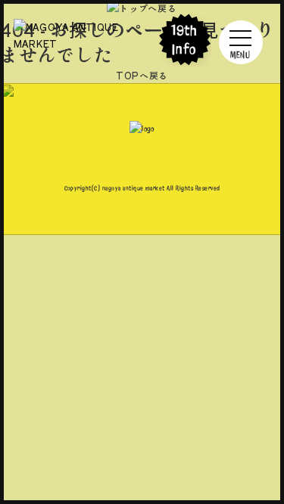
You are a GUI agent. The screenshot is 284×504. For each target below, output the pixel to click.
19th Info (184, 40)
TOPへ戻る (142, 75)
